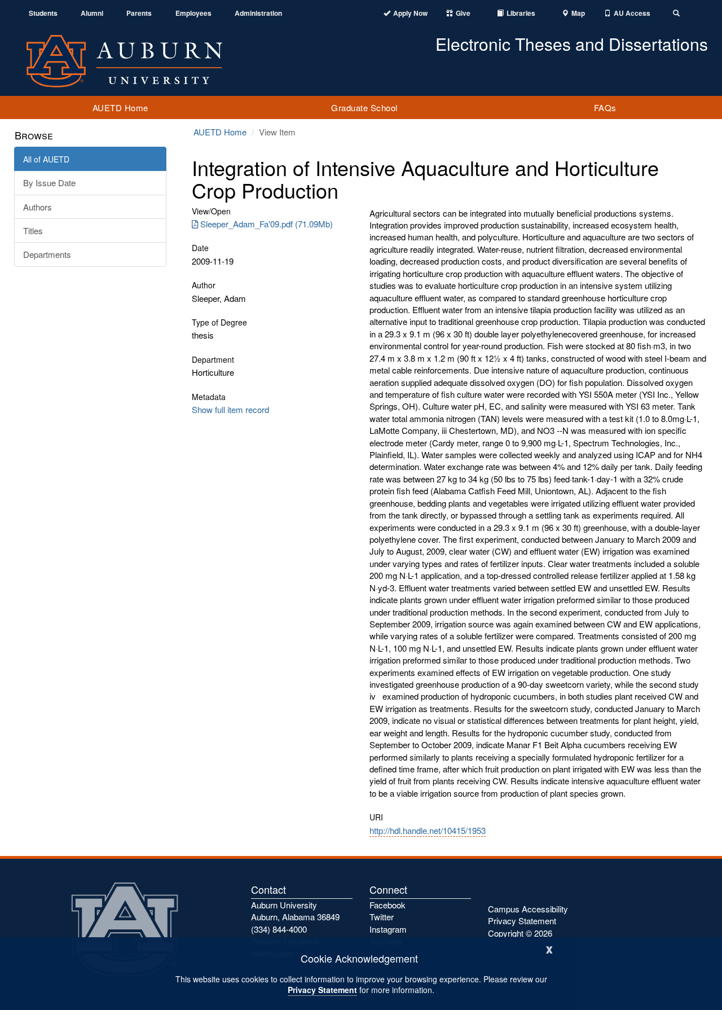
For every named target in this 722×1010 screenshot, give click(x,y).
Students (43, 13)
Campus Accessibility (528, 909)
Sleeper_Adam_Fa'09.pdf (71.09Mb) (266, 224)
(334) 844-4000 (279, 929)
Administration (258, 13)
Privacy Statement (322, 989)
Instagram (388, 929)
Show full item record (230, 409)
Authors (37, 207)
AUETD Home (120, 107)
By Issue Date (49, 182)
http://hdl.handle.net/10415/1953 (427, 830)
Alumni (92, 13)
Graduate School (364, 107)
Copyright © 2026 (520, 933)
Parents (139, 13)
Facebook (387, 905)
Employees (193, 13)
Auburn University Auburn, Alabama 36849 (295, 911)
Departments (47, 254)
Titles (33, 230)
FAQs (605, 107)
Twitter (381, 917)
